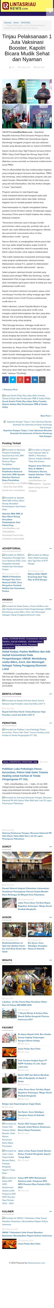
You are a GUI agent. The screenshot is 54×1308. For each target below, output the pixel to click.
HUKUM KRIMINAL (19, 642)
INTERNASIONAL (35, 642)
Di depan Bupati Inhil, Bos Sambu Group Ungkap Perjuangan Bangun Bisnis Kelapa (34, 1037)
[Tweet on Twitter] (13, 379)
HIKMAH (6, 642)
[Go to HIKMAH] (50, 599)
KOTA (24, 645)
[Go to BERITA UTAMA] (50, 694)
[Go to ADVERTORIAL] (50, 548)
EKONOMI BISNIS (17, 639)
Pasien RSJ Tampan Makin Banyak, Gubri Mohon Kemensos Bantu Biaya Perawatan (34, 1127)
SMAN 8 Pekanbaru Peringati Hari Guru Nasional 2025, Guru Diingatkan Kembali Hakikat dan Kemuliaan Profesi (13, 583)
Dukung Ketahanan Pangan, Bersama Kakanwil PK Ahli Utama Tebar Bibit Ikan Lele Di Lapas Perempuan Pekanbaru (27, 836)
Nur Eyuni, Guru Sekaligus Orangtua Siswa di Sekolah (37, 946)
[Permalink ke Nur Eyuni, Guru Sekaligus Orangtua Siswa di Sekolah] (40, 930)
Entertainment (32, 639)
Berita (16, 23)
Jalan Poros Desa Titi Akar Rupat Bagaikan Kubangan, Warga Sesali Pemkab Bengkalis (35, 906)
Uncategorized (8, 648)
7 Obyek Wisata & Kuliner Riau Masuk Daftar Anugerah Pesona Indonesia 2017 (33, 1016)
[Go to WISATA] (50, 960)
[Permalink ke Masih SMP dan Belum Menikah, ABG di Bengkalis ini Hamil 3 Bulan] (9, 1078)
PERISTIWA (27, 762)
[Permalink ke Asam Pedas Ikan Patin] (9, 1052)
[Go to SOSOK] (50, 917)
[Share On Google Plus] (20, 379)
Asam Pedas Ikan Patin (29, 1049)
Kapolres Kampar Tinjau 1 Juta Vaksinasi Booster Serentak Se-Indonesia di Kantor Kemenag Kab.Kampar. (27, 433)
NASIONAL (26, 23)
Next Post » (46, 416)
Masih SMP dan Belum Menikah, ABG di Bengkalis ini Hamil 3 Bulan (33, 1078)
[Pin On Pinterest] (27, 379)
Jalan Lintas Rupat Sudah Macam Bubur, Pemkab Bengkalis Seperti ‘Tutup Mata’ (34, 1154)
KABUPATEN (7, 645)
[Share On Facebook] (5, 379)
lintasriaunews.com (36, 1263)
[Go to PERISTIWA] (50, 723)
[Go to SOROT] (50, 846)
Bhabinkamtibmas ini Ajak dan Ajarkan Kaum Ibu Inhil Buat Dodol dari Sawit (14, 947)
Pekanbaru (32, 645)
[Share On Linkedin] (35, 379)
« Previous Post (10, 389)
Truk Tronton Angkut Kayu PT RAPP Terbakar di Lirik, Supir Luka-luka (32, 1063)
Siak (35, 762)
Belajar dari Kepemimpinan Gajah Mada (21, 1104)
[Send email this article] (42, 379)
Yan (12, 67)
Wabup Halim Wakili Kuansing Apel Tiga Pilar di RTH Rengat (37, 577)
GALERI (42, 639)
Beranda (7, 23)
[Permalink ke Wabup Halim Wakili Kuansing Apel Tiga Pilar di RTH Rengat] (40, 561)
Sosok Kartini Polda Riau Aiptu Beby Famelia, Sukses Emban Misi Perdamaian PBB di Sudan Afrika (25, 404)
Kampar (18, 645)
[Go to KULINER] (50, 1211)
